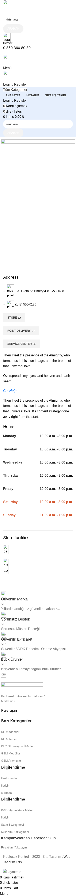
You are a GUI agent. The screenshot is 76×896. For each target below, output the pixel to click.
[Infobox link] (38, 437)
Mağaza (6, 792)
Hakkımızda (9, 778)
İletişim (5, 785)
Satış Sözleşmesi (12, 824)
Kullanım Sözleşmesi (15, 831)
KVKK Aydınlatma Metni (17, 810)
